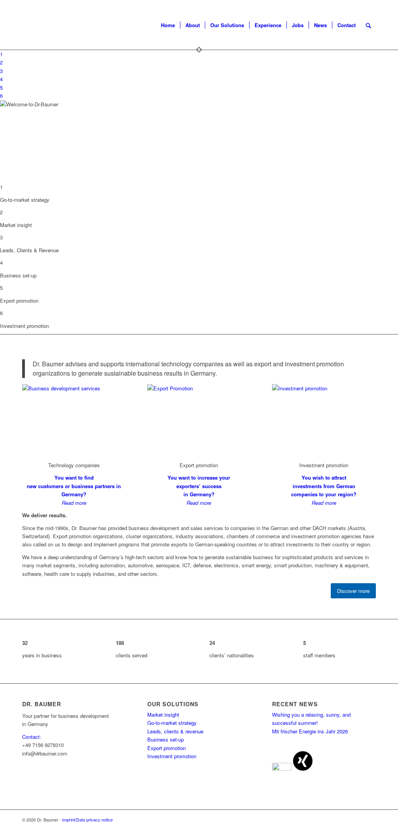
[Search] (368, 25)
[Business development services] (74, 388)
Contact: (31, 736)
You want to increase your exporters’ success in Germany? (199, 486)
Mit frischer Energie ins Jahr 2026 (310, 731)
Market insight (163, 714)
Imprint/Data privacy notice (87, 819)
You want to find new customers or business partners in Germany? (74, 486)
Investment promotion (171, 756)
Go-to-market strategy (172, 722)
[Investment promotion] (324, 388)
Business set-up (165, 739)
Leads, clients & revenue (175, 731)
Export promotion (166, 748)
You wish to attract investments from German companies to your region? (323, 486)
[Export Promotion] (199, 388)
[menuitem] (168, 25)
